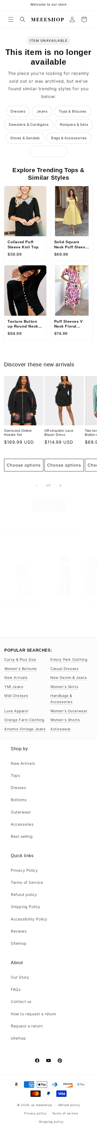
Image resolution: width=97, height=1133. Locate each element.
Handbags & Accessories (61, 698)
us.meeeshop (41, 1105)
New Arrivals (15, 677)
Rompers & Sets (74, 124)
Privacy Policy (24, 870)
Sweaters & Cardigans (28, 124)
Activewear (60, 729)
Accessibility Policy (29, 919)
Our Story (20, 977)
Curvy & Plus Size (20, 659)
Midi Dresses (16, 695)
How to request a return (33, 1014)
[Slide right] (60, 485)
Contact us (21, 1001)
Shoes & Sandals (25, 138)
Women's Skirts (64, 686)
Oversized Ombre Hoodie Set (18, 433)
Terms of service (65, 1113)
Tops (15, 775)
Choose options (24, 465)
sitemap (18, 1038)
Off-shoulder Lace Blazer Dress (58, 433)
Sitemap (18, 943)
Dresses (18, 111)
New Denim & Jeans (68, 677)
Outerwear (21, 812)
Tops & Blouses (72, 111)
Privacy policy (35, 1113)
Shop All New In (48, 151)
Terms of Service (27, 882)
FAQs (15, 989)
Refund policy (24, 894)
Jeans (42, 111)
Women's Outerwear (68, 711)
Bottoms (18, 799)
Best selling (22, 836)
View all (48, 505)
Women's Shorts (65, 720)
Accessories (22, 824)
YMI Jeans (13, 686)
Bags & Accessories (69, 138)
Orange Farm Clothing (24, 720)
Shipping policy (51, 1122)
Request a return (27, 1026)
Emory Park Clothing (68, 659)
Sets (49, 601)
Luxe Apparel (16, 711)
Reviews (18, 931)
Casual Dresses (64, 668)
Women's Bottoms (23, 601)
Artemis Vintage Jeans (25, 729)
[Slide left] (37, 485)
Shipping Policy (25, 906)
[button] (11, 19)
